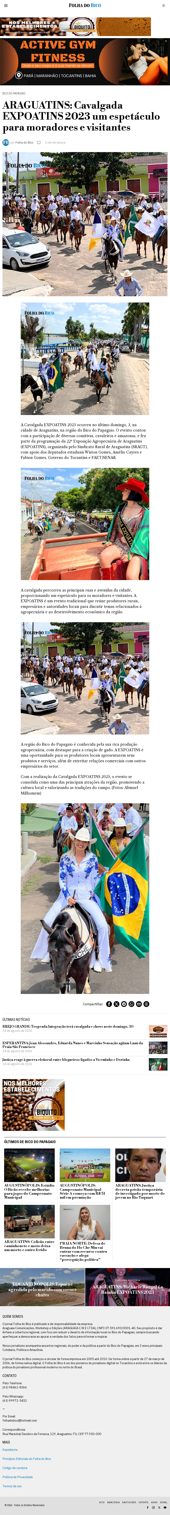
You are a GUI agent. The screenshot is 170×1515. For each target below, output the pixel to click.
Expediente (10, 1450)
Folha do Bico (24, 142)
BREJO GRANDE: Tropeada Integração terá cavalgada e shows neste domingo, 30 (68, 1027)
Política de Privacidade (17, 1477)
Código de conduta (14, 1468)
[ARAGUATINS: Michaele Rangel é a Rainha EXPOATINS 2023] (127, 1287)
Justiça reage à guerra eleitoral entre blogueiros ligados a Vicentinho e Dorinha (66, 1060)
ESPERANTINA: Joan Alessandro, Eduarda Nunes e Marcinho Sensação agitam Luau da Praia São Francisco (72, 1045)
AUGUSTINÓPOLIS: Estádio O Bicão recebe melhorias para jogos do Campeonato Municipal (29, 1192)
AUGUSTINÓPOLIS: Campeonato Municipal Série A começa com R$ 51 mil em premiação (82, 1192)
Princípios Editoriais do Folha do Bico (26, 1459)
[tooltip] (109, 1004)
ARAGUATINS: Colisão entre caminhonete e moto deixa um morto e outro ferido (29, 1246)
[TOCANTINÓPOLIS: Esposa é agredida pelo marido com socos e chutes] (42, 1287)
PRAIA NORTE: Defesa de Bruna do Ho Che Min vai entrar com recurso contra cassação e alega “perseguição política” (83, 1252)
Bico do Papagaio (14, 93)
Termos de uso (12, 1486)
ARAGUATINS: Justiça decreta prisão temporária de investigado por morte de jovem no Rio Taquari (140, 1192)
